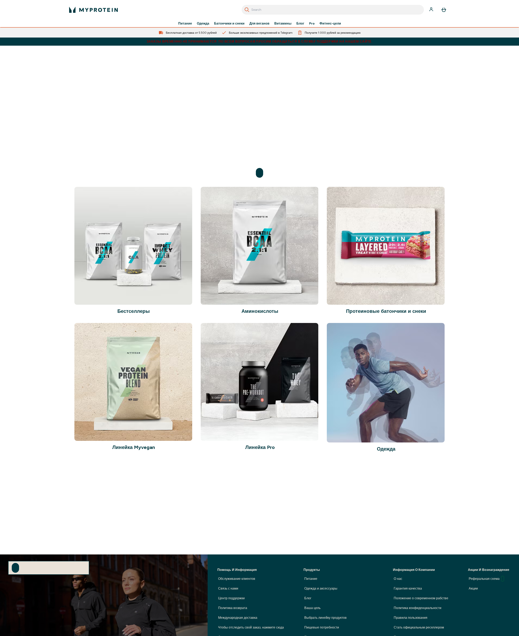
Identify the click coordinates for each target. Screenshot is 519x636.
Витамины (283, 23)
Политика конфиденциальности (417, 608)
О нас (398, 578)
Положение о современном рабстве (421, 598)
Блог (300, 23)
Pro (312, 23)
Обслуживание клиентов (236, 578)
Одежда (203, 23)
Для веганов (259, 23)
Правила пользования (410, 617)
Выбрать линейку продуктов (325, 617)
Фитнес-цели (330, 23)
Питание (185, 23)
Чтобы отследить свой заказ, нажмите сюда (251, 627)
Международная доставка (237, 617)
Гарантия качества (408, 588)
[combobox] (333, 10)
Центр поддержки (231, 598)
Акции (473, 588)
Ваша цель (312, 608)
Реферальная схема (484, 578)
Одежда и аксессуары (320, 588)
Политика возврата (232, 608)
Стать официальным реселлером (419, 627)
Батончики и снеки (229, 23)
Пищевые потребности (321, 627)
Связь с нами (228, 588)
